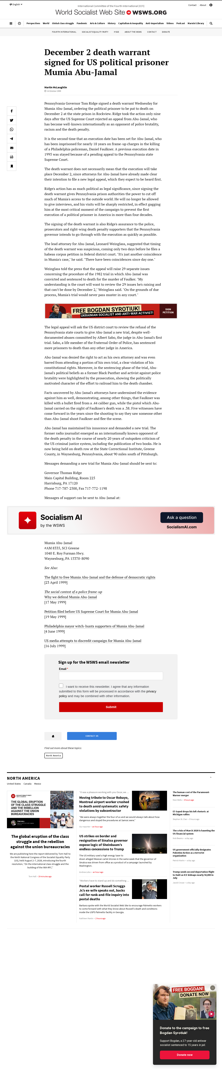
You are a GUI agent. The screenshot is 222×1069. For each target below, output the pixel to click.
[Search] (211, 25)
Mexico (37, 783)
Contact (192, 5)
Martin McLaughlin (55, 87)
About (203, 5)
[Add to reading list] (11, 166)
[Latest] (19, 25)
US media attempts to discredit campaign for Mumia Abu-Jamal (92, 640)
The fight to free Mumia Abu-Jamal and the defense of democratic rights (99, 577)
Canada (27, 783)
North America (53, 755)
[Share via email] (11, 147)
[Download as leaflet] (11, 156)
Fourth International (64, 32)
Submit (111, 707)
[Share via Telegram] (11, 138)
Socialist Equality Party (95, 32)
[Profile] (211, 5)
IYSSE (116, 32)
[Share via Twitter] (11, 120)
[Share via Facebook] (11, 111)
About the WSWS (133, 32)
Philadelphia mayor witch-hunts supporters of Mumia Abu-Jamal (94, 626)
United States (14, 783)
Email (62, 669)
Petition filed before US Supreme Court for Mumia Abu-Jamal (91, 611)
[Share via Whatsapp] (11, 129)
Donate (166, 32)
